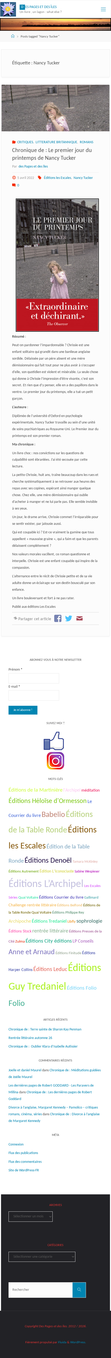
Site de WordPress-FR (24, 1170)
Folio (17, 1004)
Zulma (20, 942)
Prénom (15, 670)
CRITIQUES (25, 142)
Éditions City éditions (49, 941)
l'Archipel (72, 790)
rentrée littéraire (50, 931)
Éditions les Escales (57, 178)
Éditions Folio (82, 988)
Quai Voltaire (28, 898)
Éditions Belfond (69, 905)
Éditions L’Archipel (46, 884)
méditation (90, 790)
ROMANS (86, 142)
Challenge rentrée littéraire (32, 905)
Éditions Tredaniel (49, 921)
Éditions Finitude (68, 953)
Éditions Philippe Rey (68, 913)
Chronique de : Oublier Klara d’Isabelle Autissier (43, 1047)
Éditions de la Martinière (35, 790)
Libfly (71, 922)
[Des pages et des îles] (8, 9)
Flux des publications (23, 1153)
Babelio (53, 815)
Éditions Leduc (50, 969)
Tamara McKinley (85, 862)
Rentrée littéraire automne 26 (30, 1038)
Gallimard (91, 898)
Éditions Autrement (24, 872)
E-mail (14, 687)
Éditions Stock (20, 931)
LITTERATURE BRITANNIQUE (56, 142)
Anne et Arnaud (32, 952)
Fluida (61, 1342)
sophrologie (89, 921)
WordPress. (78, 1342)
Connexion (16, 1145)
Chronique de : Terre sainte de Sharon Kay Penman (45, 1029)
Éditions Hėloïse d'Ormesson (48, 801)
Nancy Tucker (83, 178)
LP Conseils (83, 941)
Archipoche (20, 921)
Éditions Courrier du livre (61, 897)
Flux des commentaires (25, 1162)
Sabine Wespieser (87, 872)
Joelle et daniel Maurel (25, 1070)
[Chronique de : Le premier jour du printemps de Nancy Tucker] (55, 108)
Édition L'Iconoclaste (56, 871)
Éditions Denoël (48, 860)
